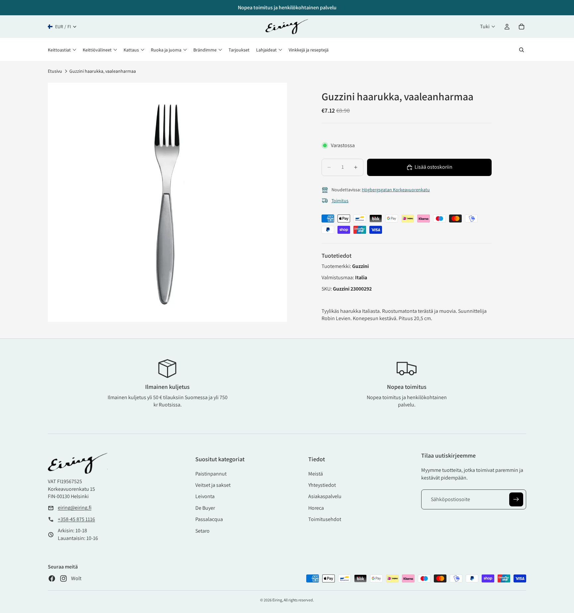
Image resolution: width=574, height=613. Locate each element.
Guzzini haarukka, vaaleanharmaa (102, 71)
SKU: (327, 288)
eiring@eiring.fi (74, 507)
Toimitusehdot (324, 519)
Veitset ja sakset (213, 485)
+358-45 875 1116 (76, 519)
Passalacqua (209, 519)
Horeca (316, 507)
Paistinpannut (211, 473)
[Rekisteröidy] (516, 499)
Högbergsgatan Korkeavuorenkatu (396, 190)
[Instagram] (63, 578)
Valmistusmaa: (338, 277)
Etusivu (55, 71)
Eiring (277, 599)
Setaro (202, 530)
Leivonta (205, 496)
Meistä (315, 473)
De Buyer (205, 507)
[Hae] (521, 50)
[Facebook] (52, 578)
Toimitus (340, 201)
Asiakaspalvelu (324, 496)
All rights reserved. (299, 599)
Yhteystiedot (322, 485)
